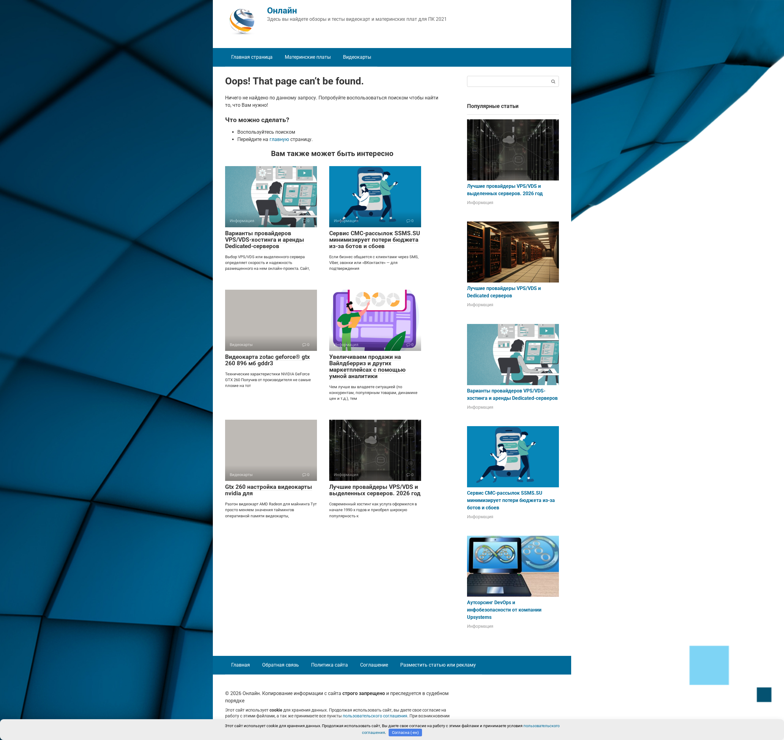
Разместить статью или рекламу (438, 665)
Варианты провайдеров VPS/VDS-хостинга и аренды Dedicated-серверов (264, 240)
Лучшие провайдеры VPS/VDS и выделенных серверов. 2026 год (374, 490)
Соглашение (374, 665)
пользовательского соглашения (375, 716)
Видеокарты (357, 57)
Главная (240, 665)
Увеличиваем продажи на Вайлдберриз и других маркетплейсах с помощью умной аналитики (367, 366)
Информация (480, 202)
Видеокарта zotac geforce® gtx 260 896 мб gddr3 (267, 360)
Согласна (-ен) (405, 732)
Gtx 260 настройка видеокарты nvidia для (268, 490)
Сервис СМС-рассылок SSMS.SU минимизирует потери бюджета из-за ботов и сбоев (374, 240)
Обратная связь (280, 665)
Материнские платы (308, 57)
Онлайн (282, 11)
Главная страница (252, 57)
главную (279, 139)
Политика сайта (329, 665)
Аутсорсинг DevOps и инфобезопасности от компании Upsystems (504, 610)
